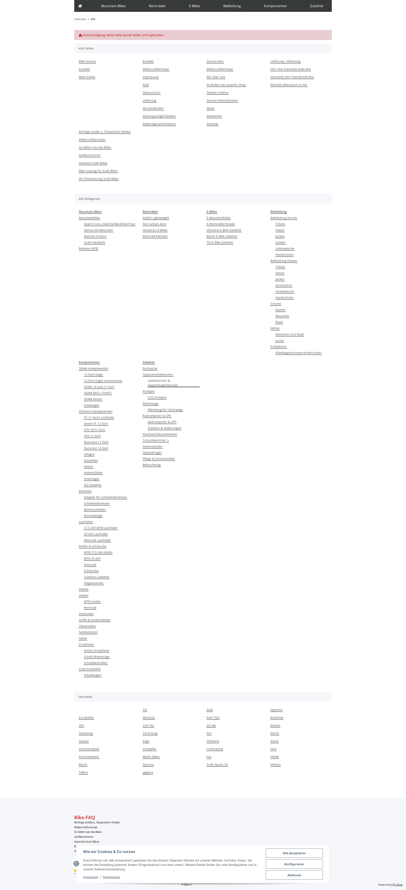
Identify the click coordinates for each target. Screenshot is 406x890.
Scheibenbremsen (97, 503)
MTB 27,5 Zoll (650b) (98, 552)
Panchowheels (89, 757)
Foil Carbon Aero (154, 224)
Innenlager (91, 405)
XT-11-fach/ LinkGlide (99, 417)
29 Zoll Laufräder (96, 534)
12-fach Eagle (93, 374)
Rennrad (90, 565)
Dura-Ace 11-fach (96, 442)
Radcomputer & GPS (157, 416)
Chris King (150, 733)
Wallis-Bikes (151, 757)
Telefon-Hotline (217, 93)
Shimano (213, 741)
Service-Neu (215, 61)
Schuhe (275, 304)
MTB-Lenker (92, 601)
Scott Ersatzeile (89, 669)
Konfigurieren (294, 864)
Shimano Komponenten (95, 411)
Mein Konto (87, 77)
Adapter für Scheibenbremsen (105, 497)
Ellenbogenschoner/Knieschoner (299, 353)
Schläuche (91, 571)
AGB (146, 85)
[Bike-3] (80, 6)
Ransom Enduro (95, 236)
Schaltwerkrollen (96, 663)
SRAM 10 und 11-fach (99, 387)
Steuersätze (87, 626)
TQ (145, 710)
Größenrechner (90, 155)
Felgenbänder (94, 583)
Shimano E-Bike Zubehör (224, 230)
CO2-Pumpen (157, 397)
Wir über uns (216, 77)
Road (279, 322)
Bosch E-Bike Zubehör (222, 236)
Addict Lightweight (156, 218)
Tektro (83, 772)
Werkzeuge (150, 403)
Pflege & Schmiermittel (159, 459)
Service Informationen (222, 100)
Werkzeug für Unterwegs (165, 410)
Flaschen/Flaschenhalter (160, 434)
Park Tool (213, 718)
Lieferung (149, 100)
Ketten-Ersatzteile (96, 650)
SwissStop (86, 733)
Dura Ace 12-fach (96, 448)
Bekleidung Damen (283, 261)
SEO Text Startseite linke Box (290, 69)
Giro (273, 749)
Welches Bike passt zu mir (288, 85)
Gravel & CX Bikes (155, 230)
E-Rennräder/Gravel (221, 224)
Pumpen (149, 391)
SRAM (274, 757)
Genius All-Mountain (98, 230)
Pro (209, 733)
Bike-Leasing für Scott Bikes (98, 171)
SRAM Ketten (93, 399)
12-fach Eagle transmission (103, 381)
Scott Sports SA (217, 764)
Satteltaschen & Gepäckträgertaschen (163, 383)
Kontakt (84, 69)
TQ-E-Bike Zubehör (220, 242)
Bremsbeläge (93, 516)
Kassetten (91, 460)
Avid (210, 710)
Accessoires (284, 285)
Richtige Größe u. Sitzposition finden (105, 132)
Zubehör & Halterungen (164, 428)
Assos (274, 741)
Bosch (83, 764)
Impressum (90, 877)
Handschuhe (285, 255)
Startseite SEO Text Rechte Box (292, 77)
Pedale (83, 589)
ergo (146, 741)
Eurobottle (86, 718)
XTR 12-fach (92, 436)
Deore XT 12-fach (96, 424)
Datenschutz (111, 877)
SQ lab (211, 725)
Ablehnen (294, 875)
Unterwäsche (285, 248)
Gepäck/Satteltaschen (158, 374)
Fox (209, 757)
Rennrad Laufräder (97, 540)
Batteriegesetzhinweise (159, 124)
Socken (280, 242)
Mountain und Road (290, 334)
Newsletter (214, 116)
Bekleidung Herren (283, 218)
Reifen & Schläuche (92, 546)
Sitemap (212, 124)
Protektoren (278, 347)
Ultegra (89, 454)
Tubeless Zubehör (97, 577)
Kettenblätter (93, 473)
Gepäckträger (152, 452)
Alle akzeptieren (294, 853)
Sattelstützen (88, 632)
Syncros (148, 764)
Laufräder (86, 522)
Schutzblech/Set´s (156, 440)
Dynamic (276, 710)
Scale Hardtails (94, 242)
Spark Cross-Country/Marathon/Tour (110, 224)
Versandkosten (153, 108)
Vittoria (275, 764)
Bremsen (85, 491)
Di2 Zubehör (93, 485)
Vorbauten (86, 614)
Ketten (88, 466)
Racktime (276, 718)
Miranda (149, 718)
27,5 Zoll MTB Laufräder (101, 528)
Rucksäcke (150, 368)
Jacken (280, 236)
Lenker (83, 595)
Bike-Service (87, 61)
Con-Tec (148, 725)
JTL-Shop (397, 884)
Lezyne (84, 741)
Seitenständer (153, 446)
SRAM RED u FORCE (98, 393)
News (210, 108)
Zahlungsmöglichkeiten (159, 116)
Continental (215, 749)
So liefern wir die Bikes (95, 147)
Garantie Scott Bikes (93, 163)
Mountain (282, 316)
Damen (281, 310)
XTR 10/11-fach (94, 430)
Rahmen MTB (88, 248)
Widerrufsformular (156, 69)
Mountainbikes (89, 218)
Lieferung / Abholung (285, 61)
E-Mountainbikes (218, 218)
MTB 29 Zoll (92, 558)
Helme (275, 328)
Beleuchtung (152, 465)
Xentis (274, 733)
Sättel (83, 638)
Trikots (280, 224)
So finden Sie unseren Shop (226, 85)
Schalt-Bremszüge (97, 657)
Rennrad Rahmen (155, 236)
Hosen (280, 230)
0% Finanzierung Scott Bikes (99, 179)
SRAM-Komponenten (93, 368)
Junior (280, 340)
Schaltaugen (93, 675)
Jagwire (148, 772)
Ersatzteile (86, 644)
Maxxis (275, 725)
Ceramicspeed (89, 749)
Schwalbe (149, 749)
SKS (81, 725)
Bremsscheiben (95, 509)
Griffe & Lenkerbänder (95, 620)
